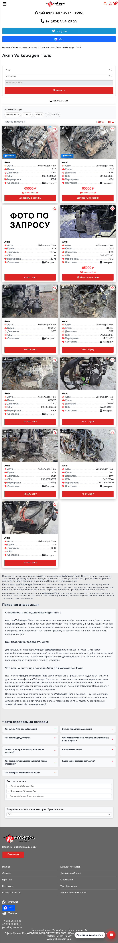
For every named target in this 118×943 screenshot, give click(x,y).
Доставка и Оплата (70, 873)
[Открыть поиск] (105, 3)
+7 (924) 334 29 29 (61, 21)
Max (61, 39)
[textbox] (58, 82)
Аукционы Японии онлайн (73, 893)
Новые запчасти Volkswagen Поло (23, 791)
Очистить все (53, 114)
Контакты (7, 886)
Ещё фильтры (60, 101)
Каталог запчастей (70, 867)
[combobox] (59, 70)
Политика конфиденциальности (19, 847)
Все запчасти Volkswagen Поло (22, 786)
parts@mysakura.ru (12, 928)
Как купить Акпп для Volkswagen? (21, 729)
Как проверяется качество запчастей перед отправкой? (26, 762)
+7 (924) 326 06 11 (11, 924)
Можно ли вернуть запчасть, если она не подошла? (24, 751)
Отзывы (6, 873)
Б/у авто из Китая (11, 893)
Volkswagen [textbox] (58, 76)
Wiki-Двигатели (68, 886)
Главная (6, 867)
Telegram (61, 31)
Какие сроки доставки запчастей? (78, 761)
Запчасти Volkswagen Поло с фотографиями (27, 796)
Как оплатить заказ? (72, 750)
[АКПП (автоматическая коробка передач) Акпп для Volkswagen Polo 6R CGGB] (88, 373)
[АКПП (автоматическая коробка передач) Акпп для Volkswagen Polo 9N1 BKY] (88, 445)
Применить (59, 90)
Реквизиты (13, 855)
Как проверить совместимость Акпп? (22, 773)
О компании (66, 880)
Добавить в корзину (30, 198)
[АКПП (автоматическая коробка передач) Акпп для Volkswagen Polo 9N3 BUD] (30, 445)
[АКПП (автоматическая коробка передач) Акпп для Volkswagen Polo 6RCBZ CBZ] (30, 301)
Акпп (59, 814)
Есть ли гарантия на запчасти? (77, 729)
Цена (101, 122)
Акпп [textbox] (58, 70)
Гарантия (7, 880)
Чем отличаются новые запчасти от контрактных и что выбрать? (85, 739)
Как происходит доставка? (17, 738)
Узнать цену (30, 277)
